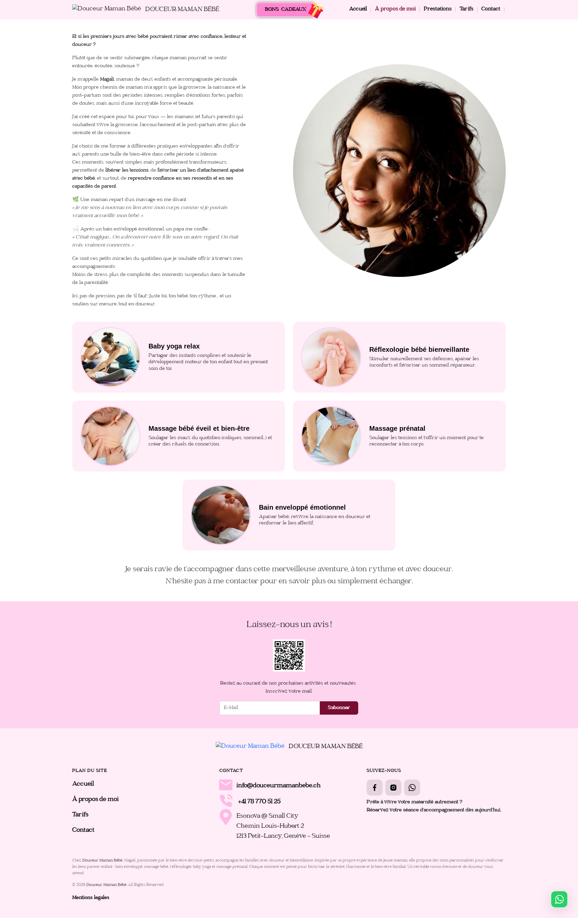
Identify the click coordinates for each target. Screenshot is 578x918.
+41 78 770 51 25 (259, 802)
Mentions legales (90, 898)
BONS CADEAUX (285, 9)
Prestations (438, 9)
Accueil (358, 9)
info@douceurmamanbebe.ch (278, 786)
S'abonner (339, 708)
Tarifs (466, 9)
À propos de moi (395, 9)
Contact (490, 9)
